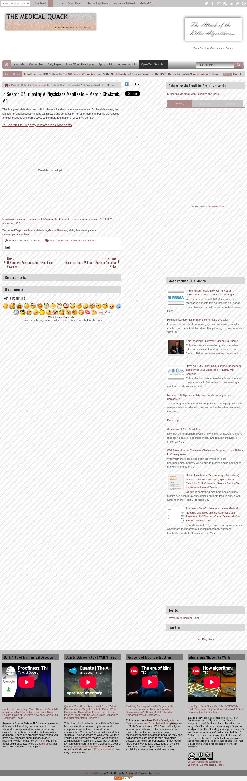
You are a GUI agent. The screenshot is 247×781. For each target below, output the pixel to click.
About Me (18, 64)
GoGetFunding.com (216, 206)
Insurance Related (124, 3)
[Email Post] (7, 247)
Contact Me (36, 64)
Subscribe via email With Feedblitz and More (193, 93)
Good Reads (75, 3)
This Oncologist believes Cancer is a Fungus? (213, 340)
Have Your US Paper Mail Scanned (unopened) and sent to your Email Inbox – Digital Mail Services (213, 369)
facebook (212, 3)
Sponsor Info (105, 64)
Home (6, 64)
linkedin (231, 3)
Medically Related (60, 240)
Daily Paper (54, 64)
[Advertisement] (90, 45)
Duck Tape (173, 420)
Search (238, 65)
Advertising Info (127, 64)
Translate (205, 104)
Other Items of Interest (83, 240)
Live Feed (40, 3)
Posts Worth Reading (78, 64)
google (219, 3)
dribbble (237, 3)
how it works (200, 206)
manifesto (24, 234)
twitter (206, 3)
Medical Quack (94, 773)
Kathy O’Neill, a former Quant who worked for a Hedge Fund (152, 722)
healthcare (29, 230)
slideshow (41, 230)
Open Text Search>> (153, 64)
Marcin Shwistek (57, 230)
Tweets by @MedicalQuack (183, 618)
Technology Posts (98, 3)
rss (225, 3)
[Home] (6, 85)
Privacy (179, 103)
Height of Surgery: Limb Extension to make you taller (197, 319)
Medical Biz (146, 3)
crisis (71, 230)
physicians (81, 230)
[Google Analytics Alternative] (123, 779)
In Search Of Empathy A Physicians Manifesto (37, 125)
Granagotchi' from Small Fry (183, 429)
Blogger (157, 773)
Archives (230, 104)
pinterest (244, 3)
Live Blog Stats (205, 639)
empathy (13, 234)
